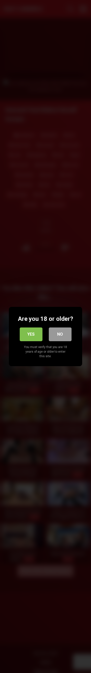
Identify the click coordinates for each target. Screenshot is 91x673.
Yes (31, 334)
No (60, 334)
